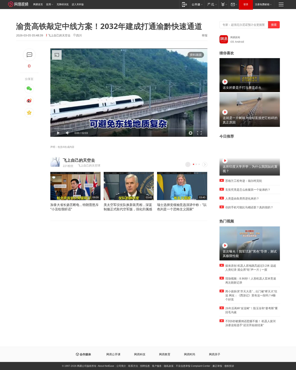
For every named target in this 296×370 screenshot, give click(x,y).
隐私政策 (169, 366)
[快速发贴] (29, 54)
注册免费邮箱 (262, 4)
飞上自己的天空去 (59, 35)
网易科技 (139, 354)
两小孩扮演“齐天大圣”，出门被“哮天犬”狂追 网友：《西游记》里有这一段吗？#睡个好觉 (251, 295)
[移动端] (184, 4)
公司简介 (121, 366)
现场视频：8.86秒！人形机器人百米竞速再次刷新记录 (250, 280)
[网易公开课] (197, 4)
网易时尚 (189, 354)
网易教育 (164, 354)
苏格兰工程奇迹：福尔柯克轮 (243, 180)
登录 (245, 4)
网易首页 (38, 4)
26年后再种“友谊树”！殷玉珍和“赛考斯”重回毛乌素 (251, 310)
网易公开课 (113, 354)
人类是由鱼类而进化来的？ (242, 198)
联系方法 (133, 366)
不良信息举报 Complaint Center (193, 366)
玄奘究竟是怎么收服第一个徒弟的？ (247, 189)
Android (239, 41)
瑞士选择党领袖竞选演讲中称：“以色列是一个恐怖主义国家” (182, 206)
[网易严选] (211, 4)
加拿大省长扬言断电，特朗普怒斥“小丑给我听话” (74, 206)
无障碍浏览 (63, 4)
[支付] (223, 4)
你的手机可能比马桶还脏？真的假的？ (249, 207)
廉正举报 (217, 366)
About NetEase (106, 366)
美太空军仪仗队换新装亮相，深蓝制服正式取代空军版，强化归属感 (128, 206)
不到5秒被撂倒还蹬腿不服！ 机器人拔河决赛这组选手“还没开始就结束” (250, 323)
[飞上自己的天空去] (55, 162)
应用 (48, 4)
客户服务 (157, 366)
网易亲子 (214, 354)
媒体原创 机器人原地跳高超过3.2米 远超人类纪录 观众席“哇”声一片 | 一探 (250, 267)
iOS (232, 41)
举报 (204, 35)
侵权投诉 (229, 366)
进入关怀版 (78, 4)
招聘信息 (145, 366)
